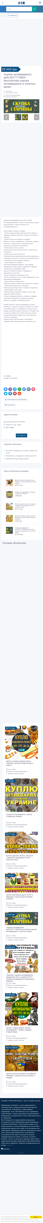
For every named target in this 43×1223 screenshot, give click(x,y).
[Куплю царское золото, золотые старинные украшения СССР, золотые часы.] (10, 506)
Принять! (36, 1217)
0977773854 (10, 427)
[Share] (6, 389)
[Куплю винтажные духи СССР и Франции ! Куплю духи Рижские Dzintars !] (10, 518)
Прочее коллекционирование (13, 95)
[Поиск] (34, 9)
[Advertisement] (21, 41)
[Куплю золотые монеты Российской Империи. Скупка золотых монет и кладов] (21, 1058)
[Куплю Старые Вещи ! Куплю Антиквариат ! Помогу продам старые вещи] (21, 1008)
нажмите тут (10, 1145)
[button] (6, 106)
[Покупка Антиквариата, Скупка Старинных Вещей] (10, 495)
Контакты (21, 1153)
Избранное (13, 15)
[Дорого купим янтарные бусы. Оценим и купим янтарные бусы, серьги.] (10, 483)
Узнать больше (38, 1221)
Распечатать (11, 405)
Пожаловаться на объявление (16, 399)
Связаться (22, 435)
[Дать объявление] (40, 3)
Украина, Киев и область (11, 92)
